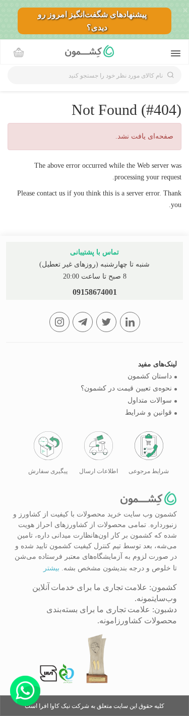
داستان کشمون (150, 376)
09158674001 (95, 292)
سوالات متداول (150, 400)
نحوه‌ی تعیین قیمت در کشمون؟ (126, 388)
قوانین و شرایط (148, 412)
